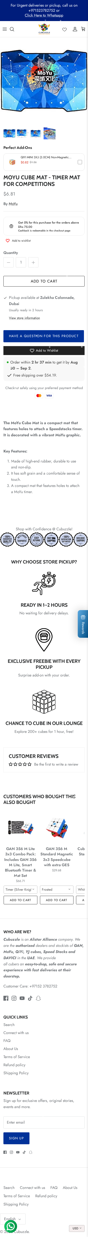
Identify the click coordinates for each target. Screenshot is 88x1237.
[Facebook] (5, 998)
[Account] (74, 29)
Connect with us (16, 1033)
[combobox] (20, 890)
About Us (10, 1049)
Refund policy (14, 1065)
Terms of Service (16, 1057)
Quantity (10, 252)
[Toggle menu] (4, 29)
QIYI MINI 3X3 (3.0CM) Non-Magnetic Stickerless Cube (45, 157)
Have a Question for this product (43, 336)
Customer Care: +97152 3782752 (30, 986)
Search (9, 1024)
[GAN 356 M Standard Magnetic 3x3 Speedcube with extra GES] (57, 827)
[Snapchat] (38, 998)
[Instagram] (14, 998)
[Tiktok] (30, 998)
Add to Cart (44, 281)
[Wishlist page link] (64, 29)
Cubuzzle (21, 1231)
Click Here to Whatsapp (44, 15)
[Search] (14, 29)
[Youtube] (22, 998)
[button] (44, 162)
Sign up (16, 1138)
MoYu (13, 204)
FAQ (6, 1040)
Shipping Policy (16, 1073)
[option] (44, 81)
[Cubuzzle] (44, 29)
